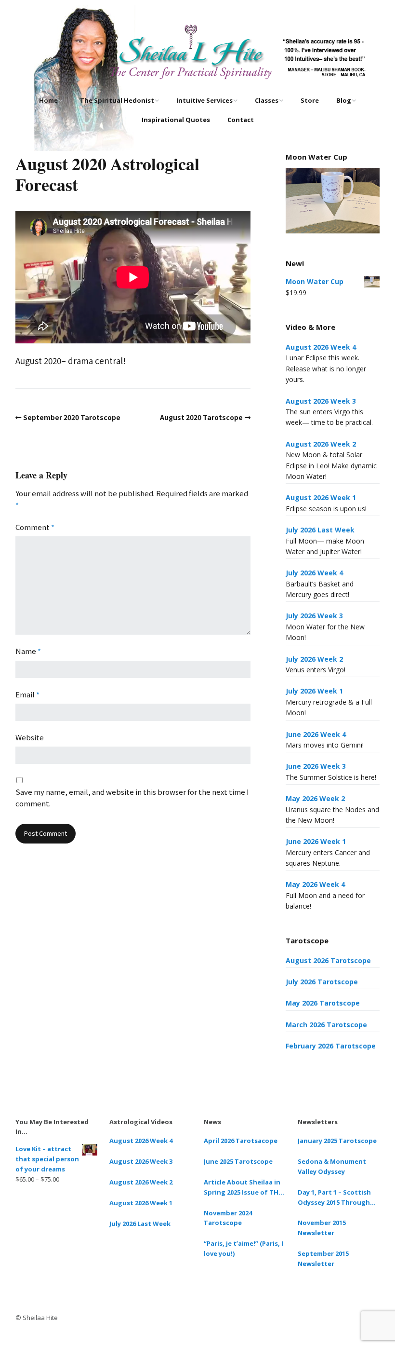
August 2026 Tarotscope (328, 960)
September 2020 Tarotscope (71, 417)
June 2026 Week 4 (316, 734)
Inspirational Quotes (176, 119)
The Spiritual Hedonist (117, 100)
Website (29, 737)
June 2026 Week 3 (316, 766)
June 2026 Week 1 (316, 841)
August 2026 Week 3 (321, 401)
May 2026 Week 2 (315, 798)
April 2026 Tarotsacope (240, 1140)
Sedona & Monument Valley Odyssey (332, 1166)
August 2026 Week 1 (321, 497)
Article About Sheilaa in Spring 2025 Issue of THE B (243, 1187)
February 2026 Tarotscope (331, 1045)
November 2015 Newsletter (322, 1227)
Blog (343, 100)
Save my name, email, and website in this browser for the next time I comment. (132, 797)
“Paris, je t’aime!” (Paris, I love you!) (243, 1248)
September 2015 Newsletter (323, 1258)
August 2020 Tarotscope (201, 417)
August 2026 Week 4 (321, 347)
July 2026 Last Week (320, 529)
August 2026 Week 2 (321, 444)
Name (28, 651)
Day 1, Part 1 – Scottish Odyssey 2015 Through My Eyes (334, 1198)
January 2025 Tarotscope (337, 1140)
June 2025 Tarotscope (238, 1161)
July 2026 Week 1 (314, 690)
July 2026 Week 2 (314, 659)
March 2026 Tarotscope (326, 1024)
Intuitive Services (204, 100)
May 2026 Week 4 (315, 884)
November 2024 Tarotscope (228, 1218)
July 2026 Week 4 (314, 572)
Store (310, 100)
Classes (266, 100)
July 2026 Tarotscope (322, 981)
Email (27, 694)
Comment (34, 527)
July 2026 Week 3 (314, 615)
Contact (240, 119)
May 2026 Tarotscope (323, 1002)
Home (48, 100)
